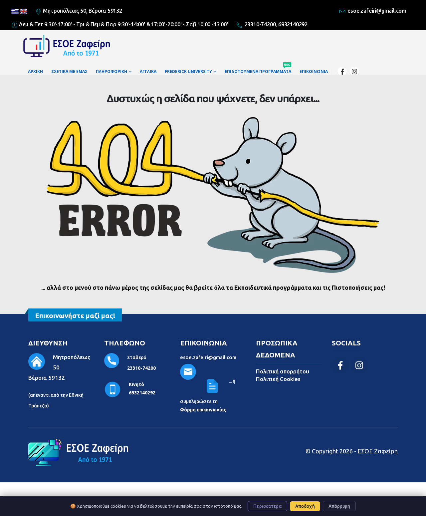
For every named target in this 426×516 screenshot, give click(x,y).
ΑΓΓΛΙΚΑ (148, 71)
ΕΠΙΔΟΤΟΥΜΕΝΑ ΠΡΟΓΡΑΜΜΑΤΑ (258, 69)
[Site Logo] (66, 47)
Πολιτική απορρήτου (282, 371)
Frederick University (188, 71)
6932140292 (142, 392)
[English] (24, 11)
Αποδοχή (305, 506)
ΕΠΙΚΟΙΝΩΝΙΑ (314, 71)
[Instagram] (354, 71)
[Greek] (15, 11)
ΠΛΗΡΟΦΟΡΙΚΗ (111, 71)
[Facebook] (342, 71)
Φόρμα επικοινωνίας (203, 409)
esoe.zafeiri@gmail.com (208, 357)
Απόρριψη (339, 506)
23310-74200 (141, 368)
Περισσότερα (267, 506)
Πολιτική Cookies (278, 379)
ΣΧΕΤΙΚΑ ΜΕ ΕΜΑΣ (69, 71)
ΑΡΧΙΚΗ (35, 71)
